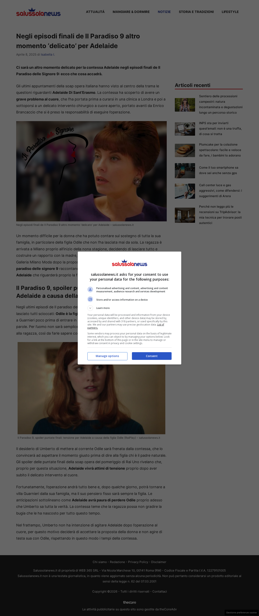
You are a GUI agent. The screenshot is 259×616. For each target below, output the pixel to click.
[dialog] (129, 308)
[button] (129, 308)
